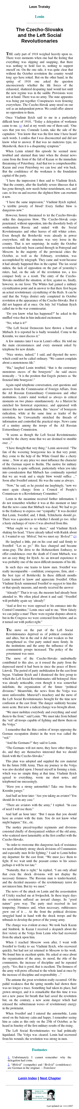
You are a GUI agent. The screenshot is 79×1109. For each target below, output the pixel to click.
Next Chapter (50, 1078)
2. (9, 1064)
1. (9, 1057)
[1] (20, 126)
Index (27, 1078)
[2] (74, 536)
